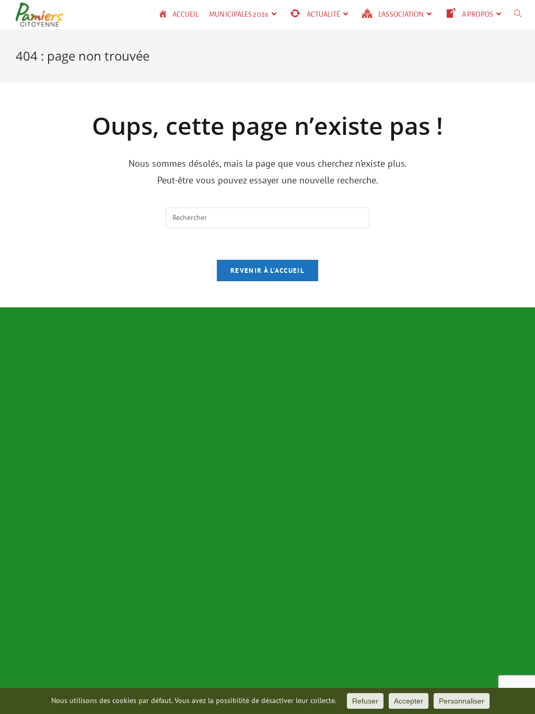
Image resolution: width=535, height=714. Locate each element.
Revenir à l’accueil (267, 270)
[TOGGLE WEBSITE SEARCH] (518, 14)
